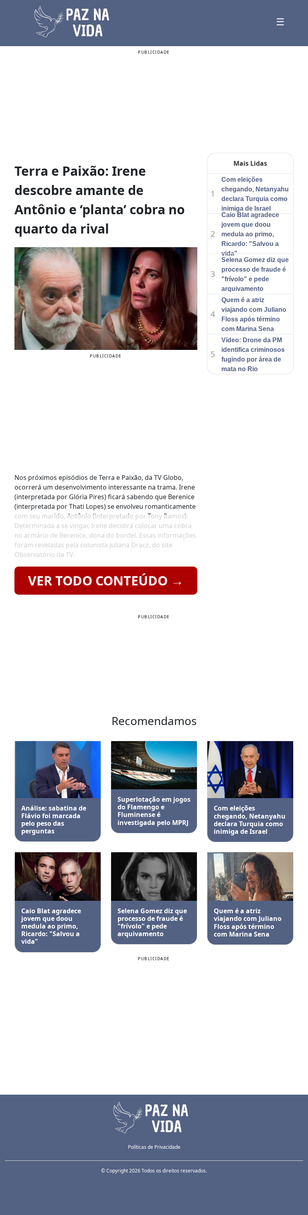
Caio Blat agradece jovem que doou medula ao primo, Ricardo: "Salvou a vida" (250, 234)
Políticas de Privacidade (154, 1147)
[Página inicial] (154, 1116)
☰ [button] (280, 21)
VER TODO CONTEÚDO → (106, 580)
